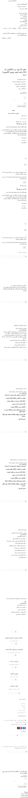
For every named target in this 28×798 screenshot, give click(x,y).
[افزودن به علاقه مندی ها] (24, 293)
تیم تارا (16, 748)
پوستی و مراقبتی (22, 328)
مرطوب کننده (12, 391)
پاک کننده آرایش (15, 532)
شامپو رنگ (19, 285)
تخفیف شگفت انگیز (14, 30)
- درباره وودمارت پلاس (21, 712)
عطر (23, 33)
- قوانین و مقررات (22, 710)
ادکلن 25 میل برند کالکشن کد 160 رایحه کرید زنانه (16, 598)
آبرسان (17, 328)
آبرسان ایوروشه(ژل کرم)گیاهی (20, 325)
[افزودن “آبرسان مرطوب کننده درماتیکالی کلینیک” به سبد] (24, 495)
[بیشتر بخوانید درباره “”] (24, 296)
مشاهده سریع (24, 299)
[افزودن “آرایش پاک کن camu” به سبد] (24, 564)
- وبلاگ (24, 708)
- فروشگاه (24, 705)
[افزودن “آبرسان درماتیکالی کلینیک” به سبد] (24, 426)
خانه (25, 33)
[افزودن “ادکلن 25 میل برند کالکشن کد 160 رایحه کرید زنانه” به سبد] (24, 621)
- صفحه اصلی (23, 703)
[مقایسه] (24, 281)
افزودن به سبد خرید (21, 106)
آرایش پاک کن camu (22, 529)
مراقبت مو (24, 285)
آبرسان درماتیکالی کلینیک (21, 388)
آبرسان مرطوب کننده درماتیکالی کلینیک (18, 459)
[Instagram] (18, 728)
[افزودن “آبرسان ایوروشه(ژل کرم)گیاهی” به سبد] (24, 354)
